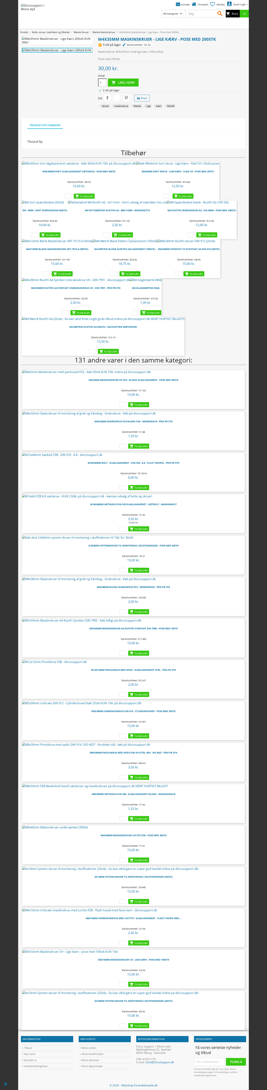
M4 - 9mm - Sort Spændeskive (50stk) (45, 210)
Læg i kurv (123, 83)
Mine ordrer (89, 1048)
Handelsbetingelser (36, 1066)
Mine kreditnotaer (93, 1054)
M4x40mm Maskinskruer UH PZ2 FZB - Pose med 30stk (134, 835)
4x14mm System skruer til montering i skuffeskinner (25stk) (133, 876)
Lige (148, 106)
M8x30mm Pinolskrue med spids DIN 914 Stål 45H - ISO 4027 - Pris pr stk (133, 752)
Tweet (116, 97)
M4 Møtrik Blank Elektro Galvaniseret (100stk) (124, 249)
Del (107, 97)
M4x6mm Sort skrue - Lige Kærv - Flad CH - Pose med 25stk (178, 171)
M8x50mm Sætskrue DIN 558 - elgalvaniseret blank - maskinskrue (133, 794)
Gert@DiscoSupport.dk (159, 1062)
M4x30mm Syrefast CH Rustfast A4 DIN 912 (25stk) (189, 249)
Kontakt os (30, 1060)
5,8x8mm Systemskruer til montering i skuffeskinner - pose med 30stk (133, 545)
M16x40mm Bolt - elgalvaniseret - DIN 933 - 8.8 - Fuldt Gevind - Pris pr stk (133, 462)
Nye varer (30, 1054)
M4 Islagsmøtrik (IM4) (145, 288)
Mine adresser (90, 1060)
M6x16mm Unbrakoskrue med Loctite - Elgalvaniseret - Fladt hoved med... (133, 918)
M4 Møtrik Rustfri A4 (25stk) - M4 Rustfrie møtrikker (103, 326)
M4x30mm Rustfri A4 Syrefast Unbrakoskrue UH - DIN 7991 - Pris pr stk (76, 288)
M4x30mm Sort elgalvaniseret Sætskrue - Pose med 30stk (79, 171)
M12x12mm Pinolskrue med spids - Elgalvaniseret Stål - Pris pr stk (133, 670)
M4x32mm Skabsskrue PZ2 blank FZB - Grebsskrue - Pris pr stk (133, 421)
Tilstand (32, 141)
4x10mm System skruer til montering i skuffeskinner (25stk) (133, 1001)
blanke (137, 106)
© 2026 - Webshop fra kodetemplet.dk (134, 1085)
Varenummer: (132, 45)
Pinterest (126, 97)
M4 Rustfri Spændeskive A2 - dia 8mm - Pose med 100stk (201, 210)
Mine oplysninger (92, 1066)
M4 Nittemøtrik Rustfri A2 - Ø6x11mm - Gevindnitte (117, 210)
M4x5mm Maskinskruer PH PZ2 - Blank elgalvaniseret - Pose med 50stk (133, 380)
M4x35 (170, 106)
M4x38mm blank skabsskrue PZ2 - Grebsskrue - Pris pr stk (133, 587)
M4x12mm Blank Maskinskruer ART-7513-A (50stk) (57, 249)
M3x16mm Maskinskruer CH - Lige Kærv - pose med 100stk (133, 959)
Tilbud (28, 1048)
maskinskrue (121, 106)
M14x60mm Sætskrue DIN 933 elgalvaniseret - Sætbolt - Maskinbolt (133, 504)
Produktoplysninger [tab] (45, 125)
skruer (105, 106)
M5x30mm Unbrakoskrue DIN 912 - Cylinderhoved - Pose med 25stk (133, 711)
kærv (159, 106)
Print (144, 98)
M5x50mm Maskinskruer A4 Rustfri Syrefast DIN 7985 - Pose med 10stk (133, 628)
